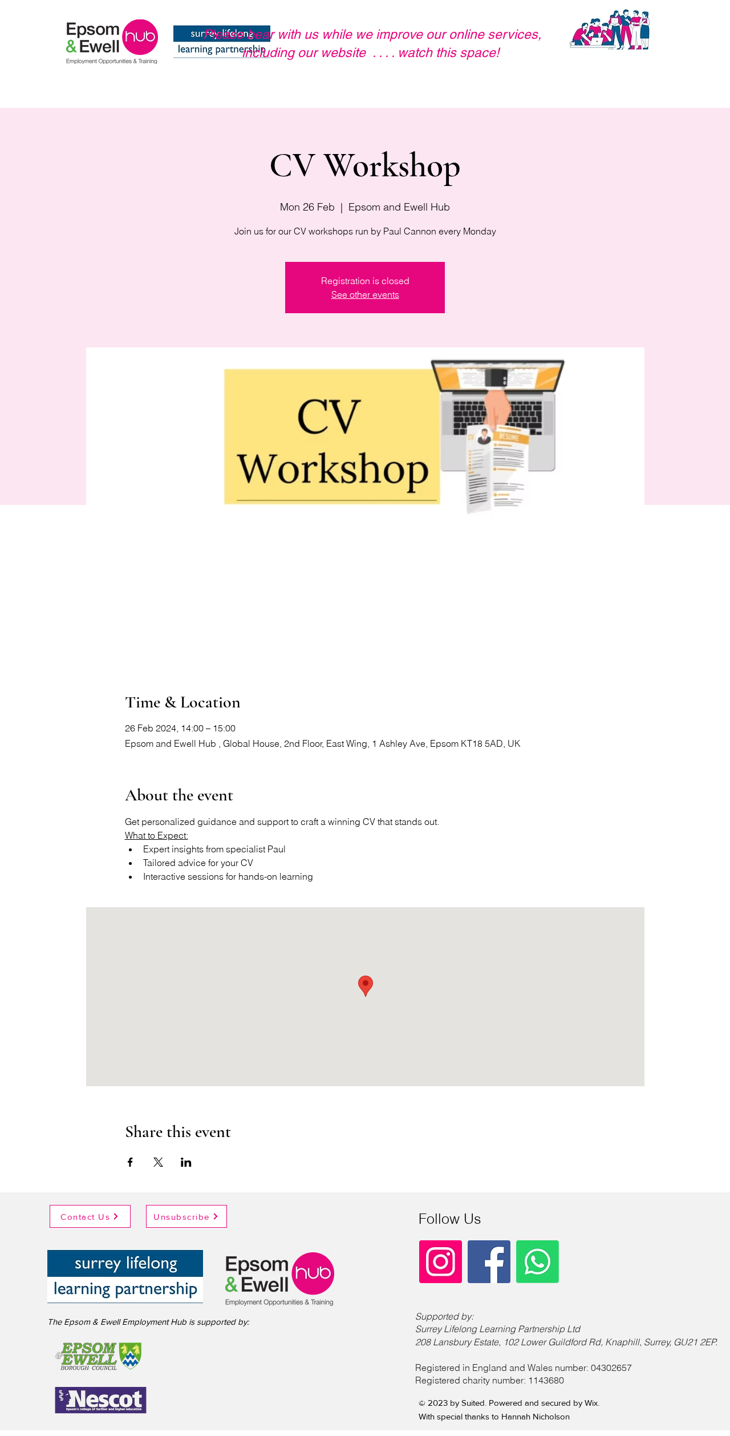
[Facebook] (489, 1261)
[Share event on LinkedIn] (186, 1162)
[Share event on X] (158, 1162)
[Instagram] (440, 1261)
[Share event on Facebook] (130, 1162)
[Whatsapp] (537, 1261)
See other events (365, 294)
